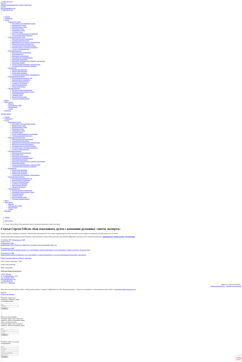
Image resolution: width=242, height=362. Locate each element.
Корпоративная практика (16, 76)
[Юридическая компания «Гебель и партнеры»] (16, 5)
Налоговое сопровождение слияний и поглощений (28, 61)
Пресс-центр (9, 102)
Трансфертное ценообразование (22, 58)
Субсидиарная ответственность (22, 35)
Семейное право (17, 95)
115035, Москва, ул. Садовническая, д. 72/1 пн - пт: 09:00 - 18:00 (9, 275)
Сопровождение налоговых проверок (24, 66)
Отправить (5, 308)
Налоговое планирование (20, 56)
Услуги (7, 20)
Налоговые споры (18, 28)
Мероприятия (12, 107)
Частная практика (14, 88)
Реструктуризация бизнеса (20, 81)
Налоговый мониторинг (20, 59)
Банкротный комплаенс (19, 69)
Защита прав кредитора (19, 71)
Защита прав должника (19, 73)
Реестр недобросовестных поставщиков (25, 34)
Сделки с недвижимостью (20, 49)
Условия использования (233, 286)
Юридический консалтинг (16, 37)
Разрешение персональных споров (23, 92)
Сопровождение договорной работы (24, 46)
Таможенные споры (18, 30)
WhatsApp (11, 283)
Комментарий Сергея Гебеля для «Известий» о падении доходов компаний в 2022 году (29, 245)
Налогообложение (18, 93)
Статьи (10, 109)
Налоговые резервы (18, 63)
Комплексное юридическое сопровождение (26, 42)
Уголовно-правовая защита (21, 98)
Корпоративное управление (21, 80)
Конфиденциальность (218, 286)
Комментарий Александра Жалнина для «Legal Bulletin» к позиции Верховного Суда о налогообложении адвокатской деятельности (43, 255)
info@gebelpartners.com (8, 8)
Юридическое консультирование (22, 39)
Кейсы (7, 100)
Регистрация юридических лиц (22, 78)
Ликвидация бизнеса (19, 87)
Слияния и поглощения (19, 83)
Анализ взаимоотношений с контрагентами (26, 64)
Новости (11, 104)
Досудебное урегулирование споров (23, 23)
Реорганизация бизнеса (19, 85)
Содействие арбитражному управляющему (26, 75)
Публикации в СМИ (15, 105)
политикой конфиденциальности (125, 289)
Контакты (8, 110)
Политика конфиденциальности (11, 271)
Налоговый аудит (17, 54)
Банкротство (12, 68)
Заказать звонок (6, 114)
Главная (7, 17)
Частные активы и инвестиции (22, 90)
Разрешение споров (14, 22)
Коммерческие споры (19, 25)
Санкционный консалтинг (20, 40)
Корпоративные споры (19, 27)
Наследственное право (19, 97)
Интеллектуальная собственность (23, 44)
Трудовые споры (17, 32)
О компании (8, 18)
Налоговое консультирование (21, 52)
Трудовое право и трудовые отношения (24, 47)
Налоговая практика (14, 51)
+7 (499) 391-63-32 (7, 1)
